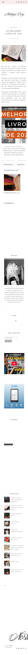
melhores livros (13, 27)
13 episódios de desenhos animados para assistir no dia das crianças (17, 547)
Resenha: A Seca (15, 561)
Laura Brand (13, 38)
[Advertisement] (14, 469)
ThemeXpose (8, 647)
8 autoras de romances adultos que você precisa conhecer (17, 507)
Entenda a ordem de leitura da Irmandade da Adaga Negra (17, 499)
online (5, 585)
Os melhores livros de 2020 (11, 193)
